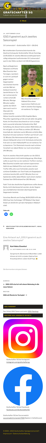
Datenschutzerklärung (21, 434)
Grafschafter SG (18, 12)
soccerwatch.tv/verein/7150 (13, 418)
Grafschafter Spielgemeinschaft (21, 226)
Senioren (10, 228)
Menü (24, 21)
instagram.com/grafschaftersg (18, 362)
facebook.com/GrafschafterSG (18, 410)
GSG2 (39, 226)
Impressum (7, 434)
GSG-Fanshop (33, 311)
